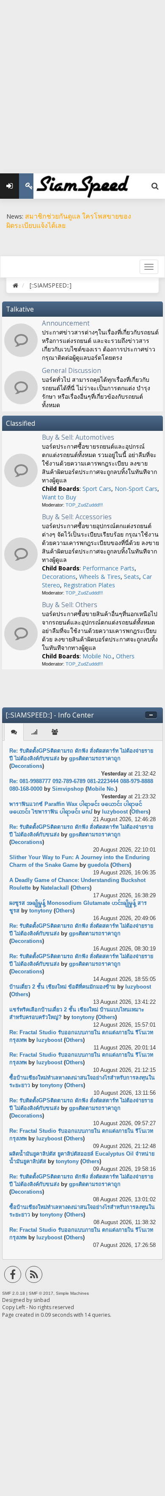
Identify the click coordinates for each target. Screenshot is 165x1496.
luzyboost (115, 812)
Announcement (66, 323)
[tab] (14, 732)
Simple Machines (72, 1293)
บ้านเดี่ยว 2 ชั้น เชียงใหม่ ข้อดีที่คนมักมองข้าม (62, 987)
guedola (98, 865)
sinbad (41, 1300)
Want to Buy (59, 497)
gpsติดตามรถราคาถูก (95, 759)
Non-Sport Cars (136, 489)
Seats (131, 577)
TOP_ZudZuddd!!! (84, 504)
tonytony (40, 911)
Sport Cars (96, 489)
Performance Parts (108, 568)
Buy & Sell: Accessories (77, 516)
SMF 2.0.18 (13, 1293)
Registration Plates (89, 585)
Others (125, 656)
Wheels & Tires (100, 577)
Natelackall (55, 888)
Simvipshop (68, 789)
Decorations (59, 577)
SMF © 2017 (41, 1293)
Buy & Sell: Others (69, 604)
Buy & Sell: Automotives (78, 437)
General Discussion (71, 370)
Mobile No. (97, 656)
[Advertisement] (82, 82)
